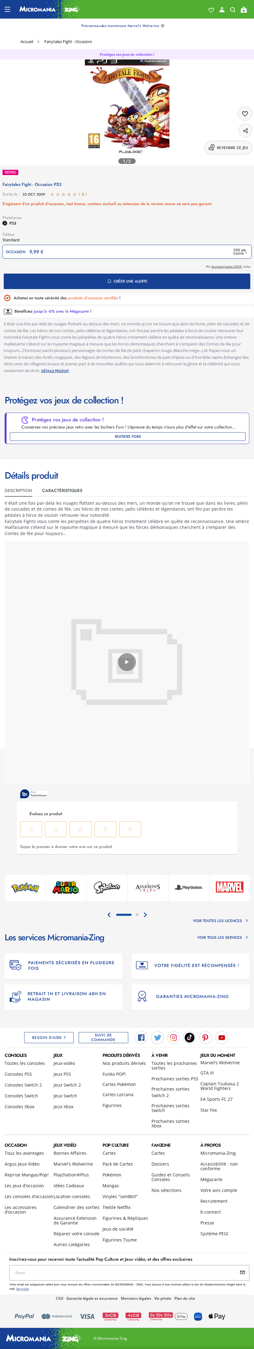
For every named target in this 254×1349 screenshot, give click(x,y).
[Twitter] (157, 1037)
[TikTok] (189, 1037)
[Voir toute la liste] (211, 10)
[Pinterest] (205, 1037)
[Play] (127, 662)
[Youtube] (221, 1037)
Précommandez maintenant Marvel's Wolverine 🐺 (123, 25)
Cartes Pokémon (119, 1084)
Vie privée (162, 1298)
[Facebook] (141, 1037)
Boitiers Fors (128, 436)
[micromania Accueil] (49, 9)
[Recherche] (233, 11)
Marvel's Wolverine (220, 1063)
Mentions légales (136, 1298)
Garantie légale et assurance (92, 1298)
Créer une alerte (130, 281)
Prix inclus (228, 266)
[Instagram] (173, 1037)
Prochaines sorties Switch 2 (170, 1092)
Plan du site (184, 1298)
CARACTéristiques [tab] (62, 490)
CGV (59, 1298)
